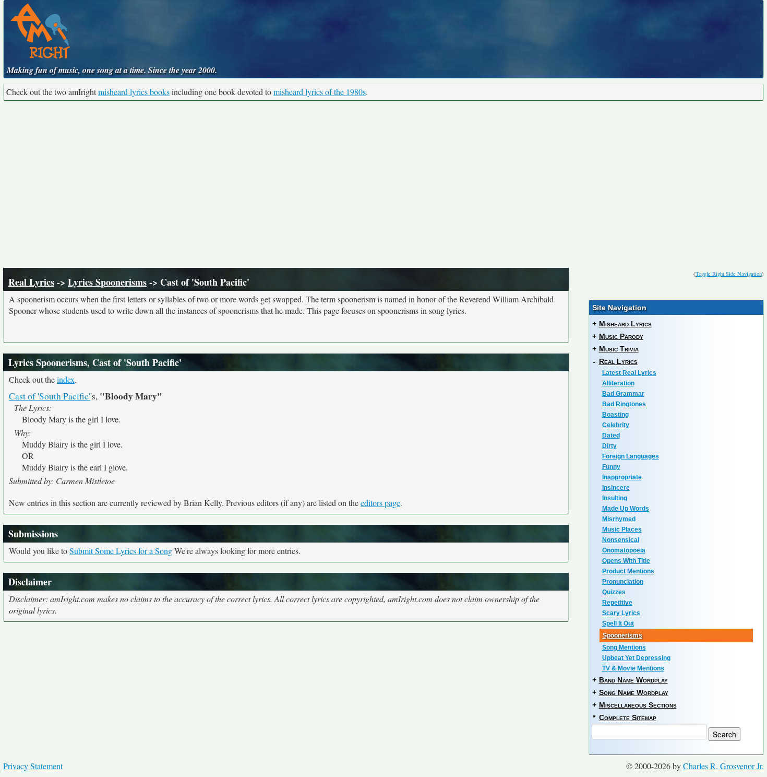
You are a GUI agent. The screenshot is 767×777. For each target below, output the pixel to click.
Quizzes (614, 592)
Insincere (616, 487)
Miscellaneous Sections (638, 705)
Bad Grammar (623, 393)
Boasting (615, 414)
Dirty (609, 446)
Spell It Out (618, 623)
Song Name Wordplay (633, 692)
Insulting (614, 498)
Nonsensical (620, 540)
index (66, 379)
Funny (611, 466)
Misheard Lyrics (625, 324)
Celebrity (615, 425)
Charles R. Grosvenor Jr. (723, 765)
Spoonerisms (622, 635)
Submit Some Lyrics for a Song (120, 550)
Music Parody (621, 336)
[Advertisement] (383, 184)
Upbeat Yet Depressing (636, 658)
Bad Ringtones (624, 404)
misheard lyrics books (134, 91)
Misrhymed (619, 519)
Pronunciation (622, 581)
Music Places (622, 529)
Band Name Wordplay (633, 680)
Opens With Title (626, 560)
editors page (380, 502)
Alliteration (618, 383)
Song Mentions (624, 647)
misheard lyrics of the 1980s (319, 91)
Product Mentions (628, 571)
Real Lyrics (31, 282)
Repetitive (617, 602)
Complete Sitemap (627, 717)
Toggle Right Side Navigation (729, 273)
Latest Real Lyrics (629, 372)
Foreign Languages (630, 456)
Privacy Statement (33, 765)
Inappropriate (622, 477)
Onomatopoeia (623, 550)
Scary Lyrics (621, 613)
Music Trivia (619, 349)
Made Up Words (625, 508)
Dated (611, 435)
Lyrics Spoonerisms (107, 282)
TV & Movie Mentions (633, 668)
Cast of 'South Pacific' (49, 396)
